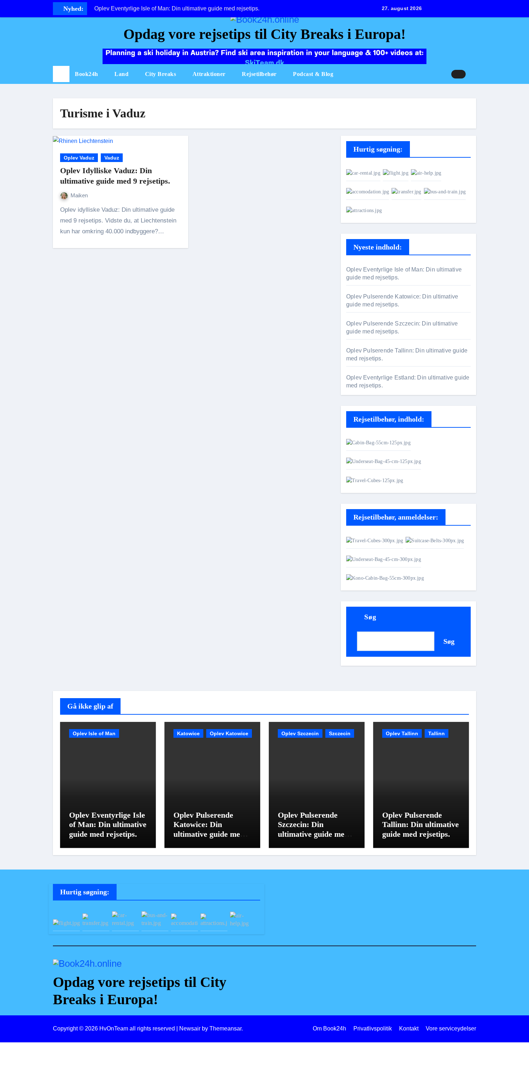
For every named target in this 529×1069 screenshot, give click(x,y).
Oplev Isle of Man (94, 733)
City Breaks (161, 74)
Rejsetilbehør (260, 74)
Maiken (79, 195)
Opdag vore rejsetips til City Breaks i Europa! (264, 34)
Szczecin (340, 733)
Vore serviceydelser (451, 1028)
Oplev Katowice (229, 733)
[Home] (61, 74)
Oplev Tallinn (402, 733)
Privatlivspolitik (372, 1028)
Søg (370, 617)
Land (122, 74)
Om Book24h (329, 1028)
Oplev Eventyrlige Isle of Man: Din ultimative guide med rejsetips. (107, 824)
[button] (473, 74)
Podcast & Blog (313, 74)
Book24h (87, 74)
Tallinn (436, 733)
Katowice (188, 733)
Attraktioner (210, 74)
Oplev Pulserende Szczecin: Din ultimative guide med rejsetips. (313, 829)
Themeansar (225, 1028)
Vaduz (111, 158)
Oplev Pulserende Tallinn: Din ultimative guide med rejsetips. (420, 824)
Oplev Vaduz (79, 158)
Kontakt (409, 1028)
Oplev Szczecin (300, 733)
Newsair (189, 1028)
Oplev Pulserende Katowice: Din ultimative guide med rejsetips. (208, 829)
